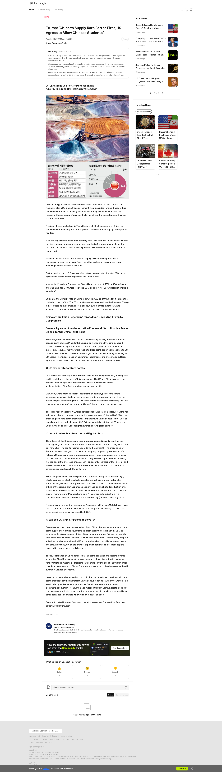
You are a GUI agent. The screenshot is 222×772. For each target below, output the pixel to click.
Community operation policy (62, 736)
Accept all (182, 768)
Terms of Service (35, 739)
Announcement (34, 736)
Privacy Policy (48, 739)
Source (125, 39)
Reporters (45, 736)
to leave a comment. (63, 687)
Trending (58, 9)
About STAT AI (66, 51)
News (31, 9)
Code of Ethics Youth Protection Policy (69, 739)
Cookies (46, 769)
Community (44, 9)
